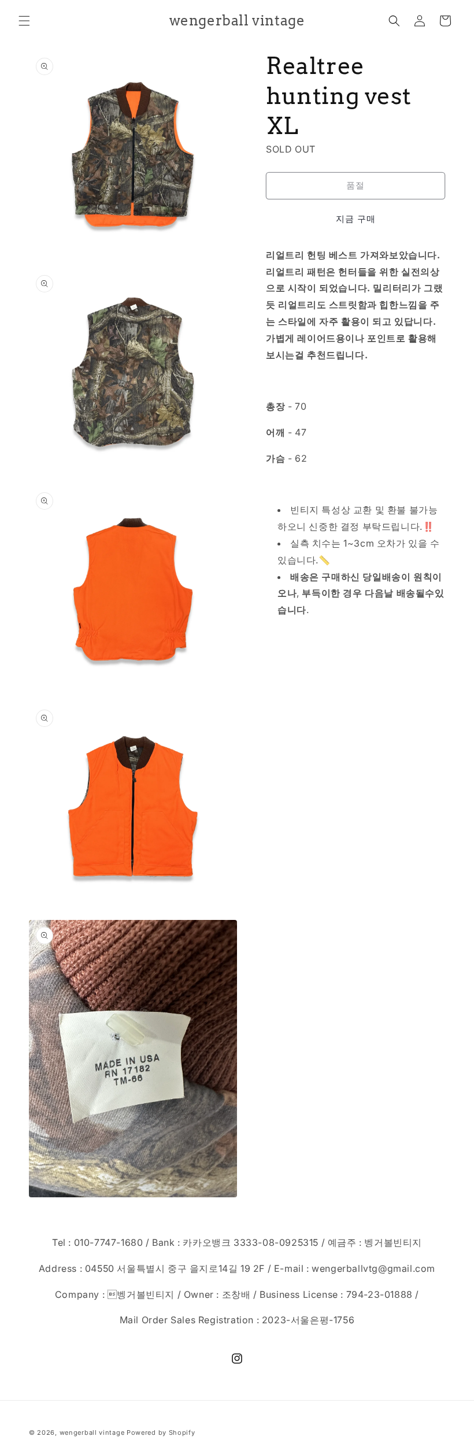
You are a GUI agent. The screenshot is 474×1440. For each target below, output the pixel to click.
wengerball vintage (92, 1432)
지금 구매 (356, 218)
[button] (24, 21)
